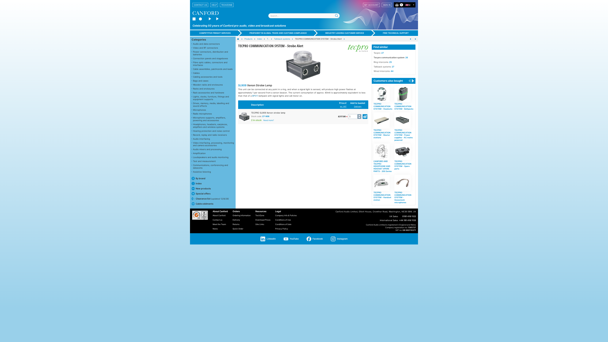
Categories (199, 39)
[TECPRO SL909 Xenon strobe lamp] (303, 65)
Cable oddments (204, 203)
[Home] (240, 39)
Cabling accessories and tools (207, 77)
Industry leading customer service (344, 33)
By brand (200, 178)
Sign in (387, 5)
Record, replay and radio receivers (210, 135)
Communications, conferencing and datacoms (210, 166)
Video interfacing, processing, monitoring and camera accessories (213, 144)
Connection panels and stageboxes (210, 58)
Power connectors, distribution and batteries (210, 53)
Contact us (200, 5)
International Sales (389, 220)
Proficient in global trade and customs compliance (278, 33)
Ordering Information (242, 215)
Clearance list (212, 198)
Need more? (268, 120)
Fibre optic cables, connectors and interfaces (210, 63)
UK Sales (393, 216)
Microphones (199, 110)
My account (371, 5)
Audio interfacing (201, 139)
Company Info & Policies (286, 215)
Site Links (259, 224)
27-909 (265, 116)
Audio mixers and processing (207, 149)
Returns (236, 224)
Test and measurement (204, 161)
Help (214, 5)
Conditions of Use (283, 220)
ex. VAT (343, 106)
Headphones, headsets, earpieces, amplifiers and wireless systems (210, 125)
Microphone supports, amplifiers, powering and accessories (209, 119)
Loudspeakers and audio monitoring (210, 157)
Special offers (203, 193)
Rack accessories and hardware (208, 92)
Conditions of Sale (283, 224)
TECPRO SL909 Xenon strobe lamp (268, 112)
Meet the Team (219, 224)
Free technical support (396, 33)
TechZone (226, 5)
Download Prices (262, 220)
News (215, 229)
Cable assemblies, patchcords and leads (213, 69)
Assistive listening (202, 172)
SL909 (242, 85)
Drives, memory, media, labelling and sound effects (211, 104)
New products (203, 188)
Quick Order (238, 229)
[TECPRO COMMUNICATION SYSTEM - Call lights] (410, 39)
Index (199, 183)
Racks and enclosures (204, 88)
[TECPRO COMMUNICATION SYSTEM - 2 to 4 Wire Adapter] (415, 39)
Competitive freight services (215, 33)
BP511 (255, 96)
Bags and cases (200, 80)
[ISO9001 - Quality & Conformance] (200, 215)
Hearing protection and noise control (211, 131)
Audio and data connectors (206, 44)
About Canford (219, 215)
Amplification (199, 153)
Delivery (357, 106)
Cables (196, 73)
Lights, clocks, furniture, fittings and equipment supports (211, 98)
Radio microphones (202, 113)
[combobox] (304, 15)
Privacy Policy (281, 229)
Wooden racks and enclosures (208, 84)
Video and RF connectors (205, 48)
